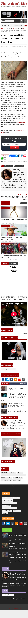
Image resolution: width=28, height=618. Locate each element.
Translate (6, 371)
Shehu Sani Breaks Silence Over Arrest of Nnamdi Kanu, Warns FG (12, 238)
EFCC (19, 480)
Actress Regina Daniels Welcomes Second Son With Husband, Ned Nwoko (16, 405)
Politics (13, 472)
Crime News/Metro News (9, 503)
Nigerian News (24, 25)
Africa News (4, 480)
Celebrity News (15, 497)
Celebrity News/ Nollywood (17, 475)
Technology (13, 480)
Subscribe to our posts (13, 185)
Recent (14, 383)
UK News (9, 477)
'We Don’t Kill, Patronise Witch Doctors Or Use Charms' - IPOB (13, 256)
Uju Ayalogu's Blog (18, 28)
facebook (13, 263)
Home (2, 28)
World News (4, 475)
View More (24, 203)
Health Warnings (7, 500)
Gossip (3, 477)
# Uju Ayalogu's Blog (19, 165)
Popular (5, 383)
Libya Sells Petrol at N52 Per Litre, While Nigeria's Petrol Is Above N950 (17, 536)
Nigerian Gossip (7, 510)
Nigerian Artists (17, 477)
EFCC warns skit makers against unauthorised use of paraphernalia (17, 545)
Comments (23, 383)
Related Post (5, 203)
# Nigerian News (9, 165)
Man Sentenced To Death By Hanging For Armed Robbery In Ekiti (14, 220)
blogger (5, 263)
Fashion (5, 513)
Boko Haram (17, 510)
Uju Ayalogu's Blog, (5, 48)
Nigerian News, (22, 46)
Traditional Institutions (9, 508)
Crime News (6, 497)
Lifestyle (20, 472)
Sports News (6, 505)
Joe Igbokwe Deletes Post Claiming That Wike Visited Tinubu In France (16, 388)
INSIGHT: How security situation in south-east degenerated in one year (17, 411)
